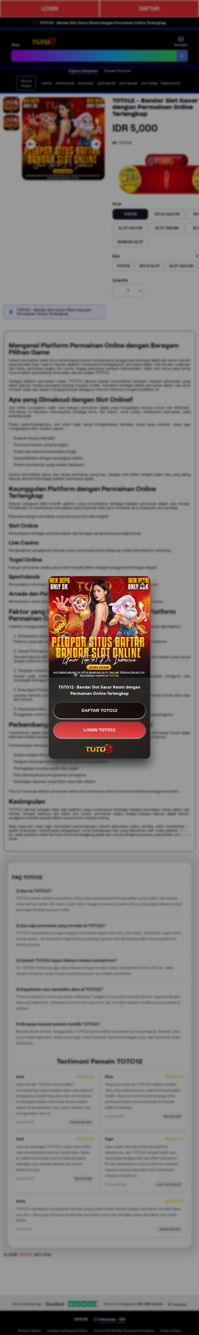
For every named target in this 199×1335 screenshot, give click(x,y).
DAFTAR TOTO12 (99, 710)
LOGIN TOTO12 (99, 729)
